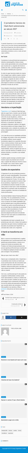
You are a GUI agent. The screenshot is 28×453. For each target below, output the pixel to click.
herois (19, 430)
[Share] (10, 317)
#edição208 (4, 430)
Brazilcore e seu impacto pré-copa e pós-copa (13, 360)
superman (10, 433)
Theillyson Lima (8, 35)
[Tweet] (21, 317)
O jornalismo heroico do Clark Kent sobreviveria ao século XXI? (13, 16)
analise (15, 430)
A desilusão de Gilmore (17, 304)
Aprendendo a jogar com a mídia (10, 420)
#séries (10, 430)
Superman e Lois (6, 111)
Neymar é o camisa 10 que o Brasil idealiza (13, 400)
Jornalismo (4, 433)
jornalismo (4, 289)
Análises (9, 13)
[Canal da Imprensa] (14, 4)
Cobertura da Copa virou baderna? (10, 380)
